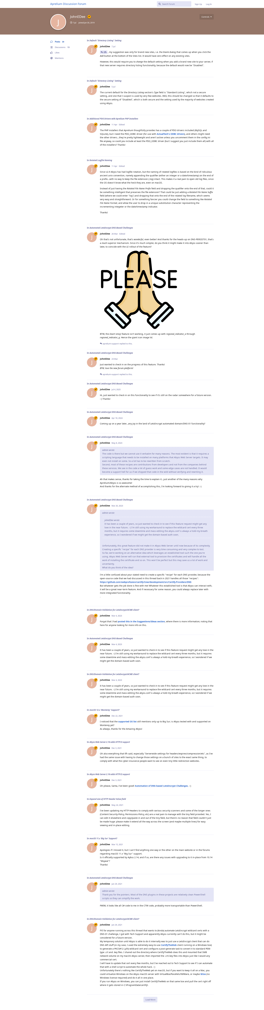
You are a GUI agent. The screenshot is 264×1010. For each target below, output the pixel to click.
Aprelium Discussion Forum (68, 4)
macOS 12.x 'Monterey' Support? (104, 710)
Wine (203, 974)
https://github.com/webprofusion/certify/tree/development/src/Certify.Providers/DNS (145, 582)
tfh (105, 52)
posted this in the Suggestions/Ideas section (141, 621)
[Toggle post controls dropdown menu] (211, 71)
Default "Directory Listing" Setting (105, 40)
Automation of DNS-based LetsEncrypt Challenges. (161, 785)
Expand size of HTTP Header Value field (108, 799)
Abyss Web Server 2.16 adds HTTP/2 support (110, 742)
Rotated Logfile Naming (101, 160)
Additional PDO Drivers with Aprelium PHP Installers (114, 118)
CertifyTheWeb (169, 945)
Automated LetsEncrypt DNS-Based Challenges (111, 227)
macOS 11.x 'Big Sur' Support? (103, 838)
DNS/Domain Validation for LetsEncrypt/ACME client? (114, 610)
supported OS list (127, 721)
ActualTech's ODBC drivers (170, 133)
